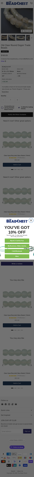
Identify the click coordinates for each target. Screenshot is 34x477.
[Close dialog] (31, 220)
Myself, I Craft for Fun (17, 240)
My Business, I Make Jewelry (17, 245)
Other (17, 256)
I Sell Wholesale (17, 251)
